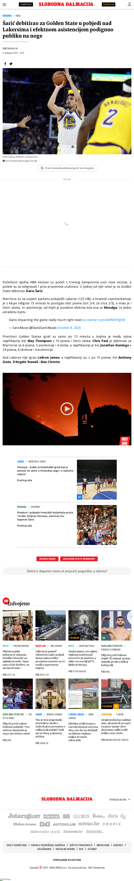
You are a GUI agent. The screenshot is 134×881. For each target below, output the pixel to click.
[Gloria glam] (123, 816)
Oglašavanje (44, 849)
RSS (81, 849)
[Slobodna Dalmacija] (66, 4)
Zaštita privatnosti (80, 845)
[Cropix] (111, 823)
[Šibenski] (94, 831)
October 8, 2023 (69, 328)
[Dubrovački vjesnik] (45, 831)
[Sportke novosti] (66, 816)
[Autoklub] (64, 823)
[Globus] (81, 816)
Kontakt (118, 845)
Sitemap (92, 849)
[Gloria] (112, 816)
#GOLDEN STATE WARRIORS (79, 558)
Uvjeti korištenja (17, 845)
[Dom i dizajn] (44, 823)
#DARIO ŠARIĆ (47, 558)
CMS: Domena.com (96, 867)
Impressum (103, 845)
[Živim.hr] (98, 816)
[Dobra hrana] (25, 823)
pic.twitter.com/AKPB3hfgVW (103, 320)
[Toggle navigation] (4, 4)
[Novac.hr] (89, 823)
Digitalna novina (65, 849)
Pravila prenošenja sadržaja (48, 845)
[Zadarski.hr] (73, 831)
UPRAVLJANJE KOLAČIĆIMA (67, 859)
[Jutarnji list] (24, 816)
